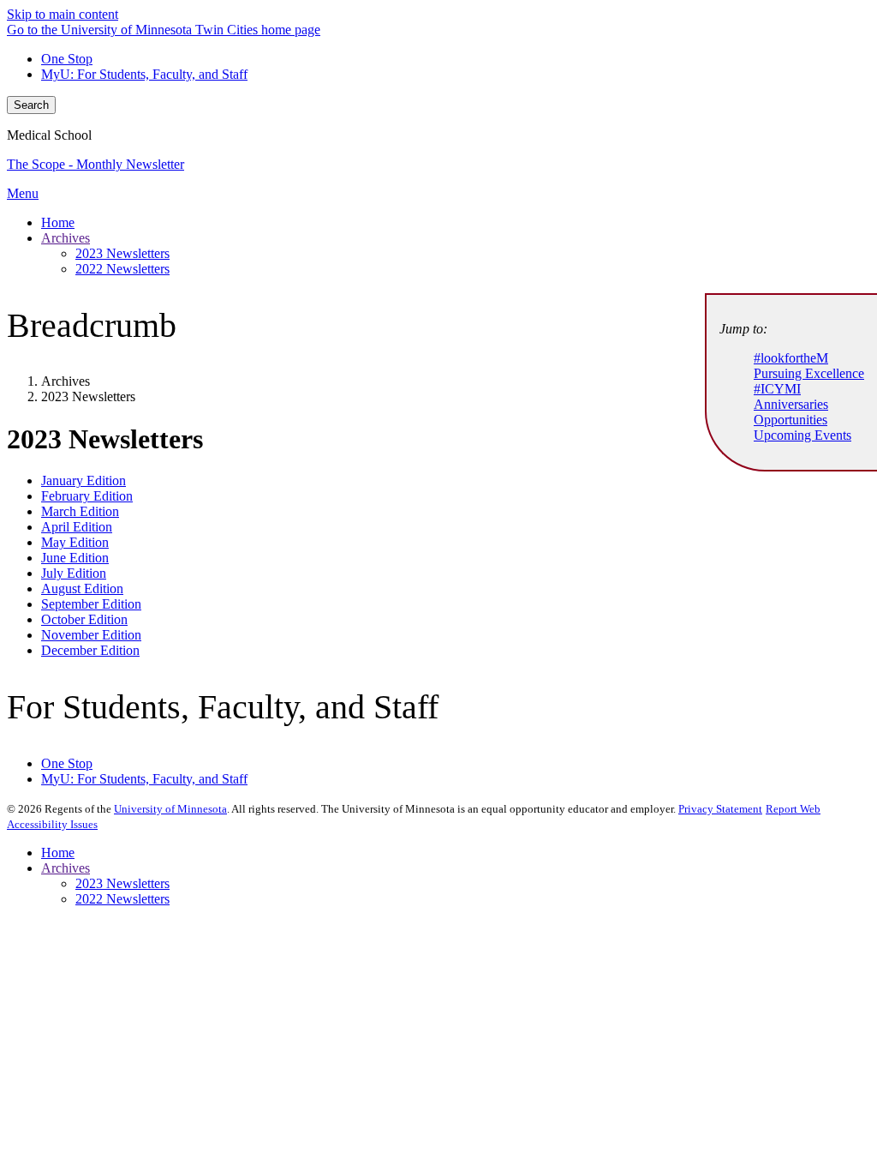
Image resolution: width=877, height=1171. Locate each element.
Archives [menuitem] (65, 238)
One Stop (66, 58)
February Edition (87, 496)
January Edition (83, 480)
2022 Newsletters (122, 899)
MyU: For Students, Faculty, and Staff (144, 74)
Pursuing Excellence (809, 373)
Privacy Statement (720, 808)
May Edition (75, 542)
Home (58, 852)
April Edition (76, 526)
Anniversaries (791, 404)
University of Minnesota (170, 808)
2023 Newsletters (122, 883)
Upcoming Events (802, 435)
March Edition (80, 511)
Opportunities (790, 419)
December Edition (90, 650)
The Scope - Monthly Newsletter (95, 164)
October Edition (84, 619)
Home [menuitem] (58, 222)
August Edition (82, 588)
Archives (65, 868)
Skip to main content (62, 14)
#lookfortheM (791, 358)
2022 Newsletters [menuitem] (122, 268)
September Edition (91, 604)
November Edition (91, 635)
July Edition (73, 573)
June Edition (75, 557)
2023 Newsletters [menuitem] (122, 253)
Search (31, 105)
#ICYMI (777, 388)
